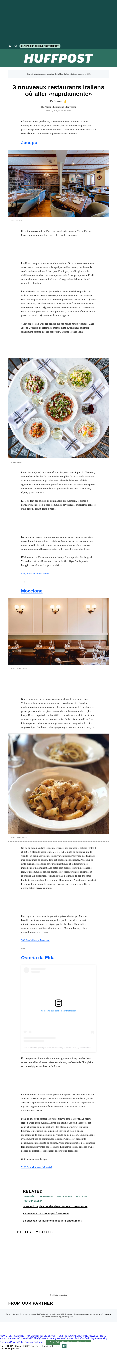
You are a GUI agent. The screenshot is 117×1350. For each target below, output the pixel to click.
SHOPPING (82, 1336)
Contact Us (24, 1338)
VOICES (46, 1336)
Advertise (14, 1338)
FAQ (48, 1317)
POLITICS (12, 1336)
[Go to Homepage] (64, 1346)
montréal (30, 1196)
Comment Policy (72, 1338)
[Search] (15, 46)
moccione (81, 1196)
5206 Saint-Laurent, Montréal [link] (36, 1167)
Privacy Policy (17, 1342)
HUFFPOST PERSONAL (63, 1336)
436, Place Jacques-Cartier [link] (35, 573)
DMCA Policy (87, 1338)
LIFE (39, 1336)
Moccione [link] (32, 590)
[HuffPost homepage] (36, 1333)
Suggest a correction (58, 1295)
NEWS (3, 1336)
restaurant (46, 1196)
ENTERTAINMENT (27, 1336)
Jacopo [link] (29, 142)
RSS (32, 1338)
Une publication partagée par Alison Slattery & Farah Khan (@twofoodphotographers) (62, 1047)
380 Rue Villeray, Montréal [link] (35, 940)
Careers (44, 1338)
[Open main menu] (4, 46)
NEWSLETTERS (97, 1336)
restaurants (64, 1196)
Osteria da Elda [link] (38, 957)
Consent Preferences (35, 1342)
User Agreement (56, 1338)
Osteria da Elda (33, 1201)
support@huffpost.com (66, 1317)
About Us (4, 1338)
